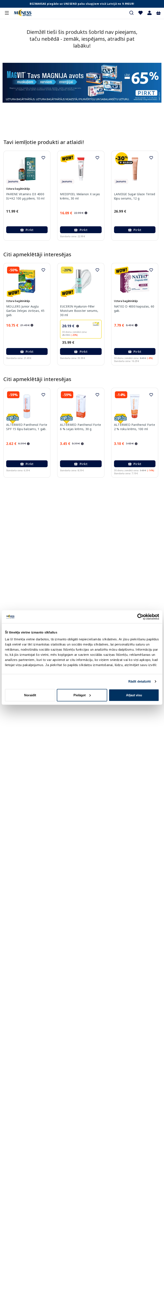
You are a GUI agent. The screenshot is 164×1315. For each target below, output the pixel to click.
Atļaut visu (134, 695)
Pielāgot (79, 695)
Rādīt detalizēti (139, 681)
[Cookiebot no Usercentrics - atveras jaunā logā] (140, 617)
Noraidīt (30, 695)
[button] (149, 13)
